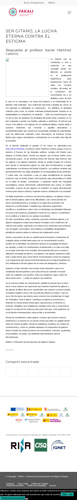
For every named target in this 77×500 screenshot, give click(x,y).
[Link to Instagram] (47, 480)
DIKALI (51, 3)
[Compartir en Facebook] (11, 371)
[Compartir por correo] (65, 371)
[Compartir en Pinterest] (44, 371)
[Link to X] (63, 480)
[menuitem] (34, 3)
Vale (64, 494)
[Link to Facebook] (52, 480)
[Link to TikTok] (58, 480)
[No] (26, 498)
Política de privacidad (12, 498)
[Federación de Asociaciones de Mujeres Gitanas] (32, 12)
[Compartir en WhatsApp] (33, 371)
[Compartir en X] (22, 371)
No (70, 494)
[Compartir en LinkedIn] (55, 371)
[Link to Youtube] (68, 480)
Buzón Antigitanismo (34, 3)
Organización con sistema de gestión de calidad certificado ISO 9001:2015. (38, 435)
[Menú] (69, 12)
